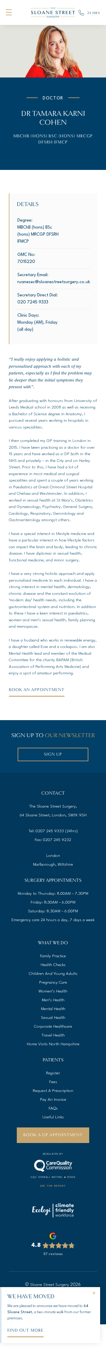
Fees (53, 1082)
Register (53, 1073)
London (53, 856)
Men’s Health (53, 1000)
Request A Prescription (53, 1091)
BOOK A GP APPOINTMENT (53, 1134)
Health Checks (53, 965)
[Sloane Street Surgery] (53, 12)
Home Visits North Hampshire (53, 1044)
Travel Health (53, 1035)
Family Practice (53, 956)
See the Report (53, 1186)
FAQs (53, 1108)
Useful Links (53, 1117)
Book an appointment (36, 689)
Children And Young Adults (53, 974)
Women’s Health (53, 991)
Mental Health (53, 1009)
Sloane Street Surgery (49, 1285)
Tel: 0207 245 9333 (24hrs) (53, 831)
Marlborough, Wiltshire (53, 864)
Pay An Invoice (53, 1100)
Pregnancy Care (53, 982)
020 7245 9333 (32, 302)
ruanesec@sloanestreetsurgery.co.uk (53, 282)
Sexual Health (53, 1018)
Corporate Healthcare (53, 1026)
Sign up (53, 754)
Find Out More (25, 1330)
